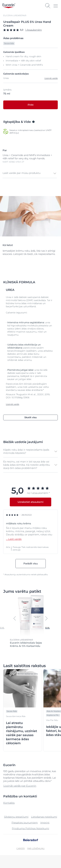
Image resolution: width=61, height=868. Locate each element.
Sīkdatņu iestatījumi (16, 816)
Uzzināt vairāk (51, 78)
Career (20, 848)
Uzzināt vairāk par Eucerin (19, 785)
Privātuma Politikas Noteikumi (30, 828)
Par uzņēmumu (36, 848)
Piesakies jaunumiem (25, 822)
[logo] (9, 5)
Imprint (44, 822)
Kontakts (9, 802)
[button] (30, 173)
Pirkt (31, 104)
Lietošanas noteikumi (44, 816)
